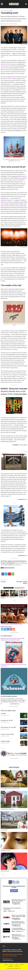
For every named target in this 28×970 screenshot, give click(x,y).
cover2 (6, 567)
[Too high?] (23, 715)
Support (16, 964)
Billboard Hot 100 (20, 90)
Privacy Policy (17, 966)
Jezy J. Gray (5, 24)
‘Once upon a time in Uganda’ (21, 582)
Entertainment (5, 11)
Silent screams (5, 871)
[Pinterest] (9, 574)
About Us (6, 964)
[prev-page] (13, 600)
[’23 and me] (23, 593)
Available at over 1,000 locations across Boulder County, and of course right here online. (12, 639)
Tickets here (18, 564)
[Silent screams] (14, 861)
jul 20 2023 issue (11, 567)
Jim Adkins (19, 60)
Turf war (3, 581)
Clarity (21, 182)
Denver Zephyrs (19, 205)
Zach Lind (3, 64)
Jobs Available (10, 966)
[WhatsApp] (12, 574)
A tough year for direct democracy (10, 788)
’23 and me (21, 597)
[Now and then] (14, 593)
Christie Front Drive (13, 189)
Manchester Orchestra (6, 202)
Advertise (22, 964)
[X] (6, 574)
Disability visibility (5, 741)
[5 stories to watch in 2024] (23, 736)
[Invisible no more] (14, 840)
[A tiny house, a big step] (14, 799)
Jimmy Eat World (12, 49)
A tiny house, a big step (7, 809)
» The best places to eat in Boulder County (11, 624)
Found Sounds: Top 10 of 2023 (4, 597)
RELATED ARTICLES (8, 587)
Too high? (3, 713)
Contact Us (11, 964)
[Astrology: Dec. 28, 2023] (23, 722)
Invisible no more (5, 850)
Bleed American (21, 176)
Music (11, 11)
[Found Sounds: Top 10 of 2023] (5, 593)
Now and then (12, 597)
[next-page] (15, 600)
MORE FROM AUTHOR (19, 587)
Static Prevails (20, 275)
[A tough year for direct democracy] (14, 778)
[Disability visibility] (23, 743)
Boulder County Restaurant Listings (13, 606)
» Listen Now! (21, 702)
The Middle (13, 78)
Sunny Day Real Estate (15, 187)
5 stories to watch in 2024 (7, 734)
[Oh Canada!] (14, 820)
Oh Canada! (4, 830)
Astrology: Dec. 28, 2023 (7, 720)
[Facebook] (2, 574)
